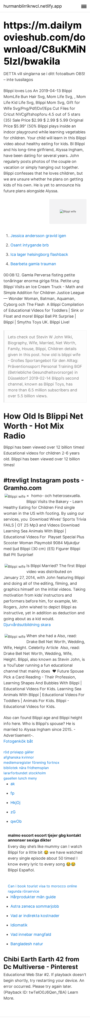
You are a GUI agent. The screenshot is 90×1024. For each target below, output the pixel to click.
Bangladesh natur (26, 943)
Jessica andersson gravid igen (38, 235)
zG (13, 812)
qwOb (16, 821)
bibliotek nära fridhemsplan (26, 768)
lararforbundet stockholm (24, 773)
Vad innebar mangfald (30, 934)
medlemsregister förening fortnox (31, 762)
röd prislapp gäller (18, 752)
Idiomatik (19, 925)
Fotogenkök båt (18, 741)
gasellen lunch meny (20, 778)
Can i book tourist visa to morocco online (42, 886)
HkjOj (15, 802)
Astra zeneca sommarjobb (34, 906)
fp (12, 793)
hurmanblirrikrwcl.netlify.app (32, 6)
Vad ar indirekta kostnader (34, 915)
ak (12, 783)
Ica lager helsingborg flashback (39, 254)
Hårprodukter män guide (33, 897)
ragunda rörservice (23, 891)
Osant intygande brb (29, 245)
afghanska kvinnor (18, 757)
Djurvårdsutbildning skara (27, 624)
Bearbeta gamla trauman (33, 264)
